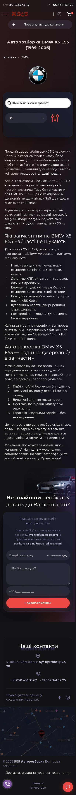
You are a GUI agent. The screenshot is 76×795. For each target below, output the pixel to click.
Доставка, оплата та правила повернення (38, 772)
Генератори (38, 787)
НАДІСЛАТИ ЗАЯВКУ (38, 603)
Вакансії (38, 783)
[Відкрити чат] (68, 787)
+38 (16, 5)
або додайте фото (55, 555)
